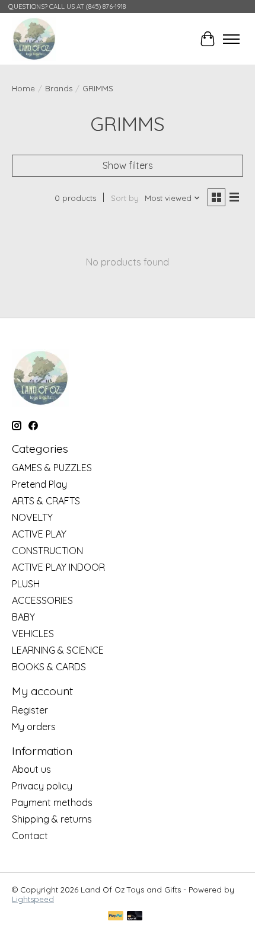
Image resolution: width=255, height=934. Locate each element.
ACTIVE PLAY (39, 534)
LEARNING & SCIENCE (58, 650)
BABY (23, 617)
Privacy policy (42, 786)
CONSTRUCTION (47, 550)
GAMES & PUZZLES (52, 468)
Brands (58, 88)
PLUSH (26, 584)
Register (30, 710)
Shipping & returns (52, 819)
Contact (30, 836)
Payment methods (52, 802)
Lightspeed (33, 899)
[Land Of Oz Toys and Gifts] (34, 39)
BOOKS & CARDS (49, 667)
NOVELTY (32, 517)
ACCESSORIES (42, 600)
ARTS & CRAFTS (46, 501)
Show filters (128, 165)
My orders (34, 727)
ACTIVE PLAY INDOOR (58, 567)
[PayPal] (115, 916)
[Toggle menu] (231, 39)
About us (31, 769)
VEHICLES (33, 633)
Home (23, 88)
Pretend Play (39, 484)
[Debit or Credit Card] (134, 916)
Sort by (125, 198)
